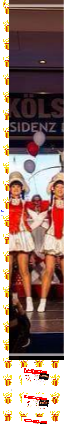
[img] (36, 180)
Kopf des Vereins (2, 210)
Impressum (2, 215)
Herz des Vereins (2, 211)
